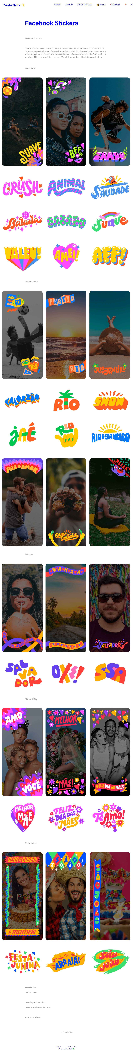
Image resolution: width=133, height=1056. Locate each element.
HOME (57, 4)
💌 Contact (115, 4)
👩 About (101, 4)
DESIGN (69, 4)
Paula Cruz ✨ (13, 5)
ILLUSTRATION (84, 4)
